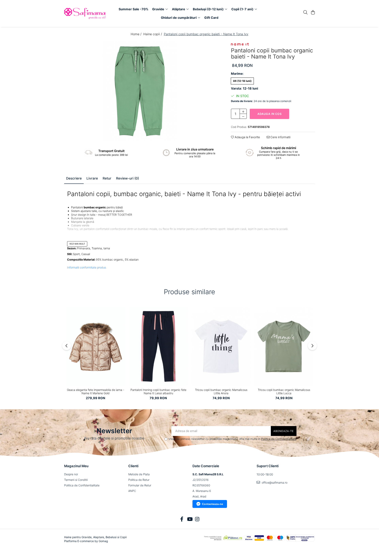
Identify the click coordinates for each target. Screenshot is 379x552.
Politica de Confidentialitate (278, 438)
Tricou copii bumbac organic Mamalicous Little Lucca (284, 391)
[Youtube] (189, 519)
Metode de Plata (139, 474)
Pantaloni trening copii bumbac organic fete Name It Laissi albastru (158, 391)
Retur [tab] (107, 178)
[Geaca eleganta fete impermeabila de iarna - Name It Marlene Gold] (95, 346)
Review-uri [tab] (127, 178)
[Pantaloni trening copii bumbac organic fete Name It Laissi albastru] (158, 346)
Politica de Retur (138, 479)
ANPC (132, 490)
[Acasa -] (87, 13)
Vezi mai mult (77, 243)
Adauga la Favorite (247, 137)
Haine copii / (153, 34)
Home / (137, 34)
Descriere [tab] (74, 178)
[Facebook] (181, 519)
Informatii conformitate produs (86, 267)
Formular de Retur (139, 485)
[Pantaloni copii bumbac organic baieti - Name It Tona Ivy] (139, 91)
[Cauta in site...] (305, 12)
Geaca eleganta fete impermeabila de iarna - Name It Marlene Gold (95, 391)
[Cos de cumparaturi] (313, 12)
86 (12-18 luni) (242, 80)
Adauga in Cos (269, 113)
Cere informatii (280, 137)
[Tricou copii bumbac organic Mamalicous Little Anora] (221, 346)
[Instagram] (197, 519)
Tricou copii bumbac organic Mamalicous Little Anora (221, 391)
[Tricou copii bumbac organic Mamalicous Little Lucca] (283, 346)
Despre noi (71, 474)
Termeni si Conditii (76, 479)
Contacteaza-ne (212, 504)
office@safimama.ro (274, 482)
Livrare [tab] (92, 178)
